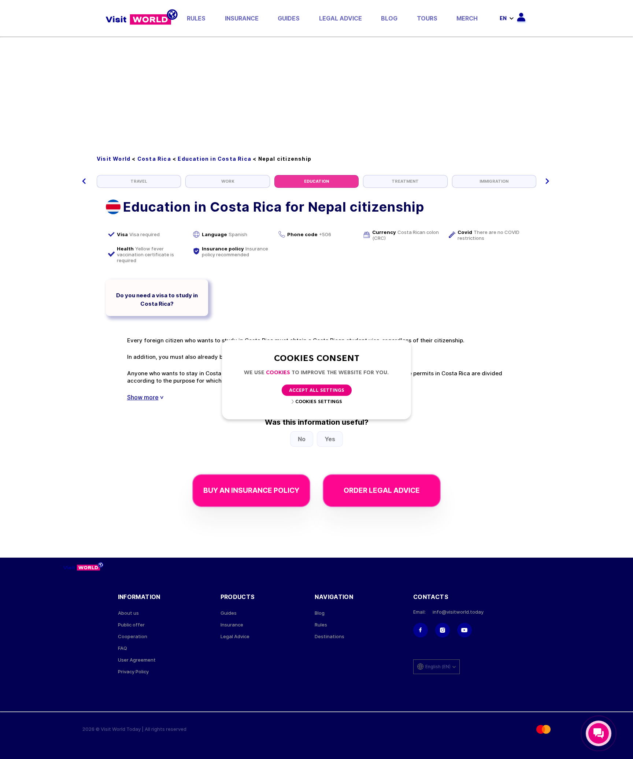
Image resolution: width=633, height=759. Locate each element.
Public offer (131, 624)
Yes (330, 439)
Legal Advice (340, 18)
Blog (389, 18)
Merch (467, 18)
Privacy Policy (133, 671)
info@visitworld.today (458, 612)
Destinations (329, 636)
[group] (139, 181)
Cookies (278, 373)
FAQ (122, 648)
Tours (427, 18)
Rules (196, 18)
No (302, 439)
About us (128, 613)
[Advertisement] (316, 92)
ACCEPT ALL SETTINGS (316, 390)
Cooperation (132, 636)
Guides (289, 18)
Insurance (242, 18)
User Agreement (137, 660)
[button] (84, 181)
